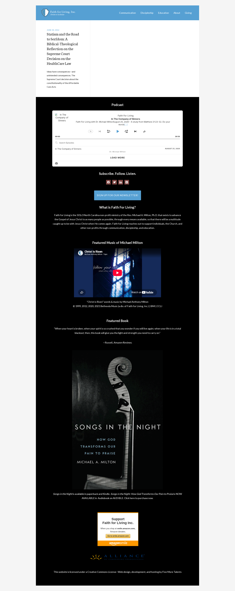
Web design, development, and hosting (138, 571)
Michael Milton (58, 13)
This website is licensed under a (70, 571)
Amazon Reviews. (122, 342)
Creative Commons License (101, 571)
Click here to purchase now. (138, 498)
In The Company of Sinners (68, 149)
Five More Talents (172, 571)
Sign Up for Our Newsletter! (117, 195)
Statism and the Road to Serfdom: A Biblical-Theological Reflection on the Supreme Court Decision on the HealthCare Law (63, 48)
